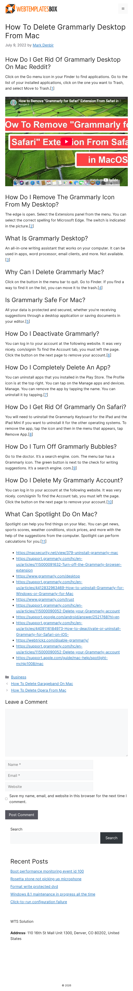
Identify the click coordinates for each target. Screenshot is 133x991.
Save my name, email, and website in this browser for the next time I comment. (68, 799)
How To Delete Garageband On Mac (42, 683)
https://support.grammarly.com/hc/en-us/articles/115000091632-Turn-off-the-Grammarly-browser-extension (69, 564)
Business (18, 677)
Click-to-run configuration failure (38, 902)
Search (16, 829)
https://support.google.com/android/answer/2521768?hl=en (67, 617)
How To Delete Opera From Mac (38, 690)
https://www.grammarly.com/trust (45, 599)
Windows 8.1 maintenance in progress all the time (52, 894)
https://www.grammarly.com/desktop (48, 576)
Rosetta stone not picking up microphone (45, 879)
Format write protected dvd (34, 886)
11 (43, 541)
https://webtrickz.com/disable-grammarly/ (52, 640)
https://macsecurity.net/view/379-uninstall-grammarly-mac (67, 552)
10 (110, 502)
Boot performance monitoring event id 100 (47, 871)
